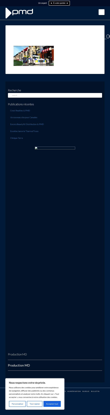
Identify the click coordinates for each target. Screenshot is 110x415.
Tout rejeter (35, 404)
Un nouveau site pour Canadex (23, 117)
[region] (34, 394)
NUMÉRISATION (74, 391)
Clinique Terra (16, 138)
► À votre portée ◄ (59, 3)
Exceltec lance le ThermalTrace (24, 131)
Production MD (17, 354)
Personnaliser (17, 404)
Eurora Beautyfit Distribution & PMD (27, 124)
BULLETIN (95, 391)
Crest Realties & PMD (20, 110)
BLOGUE (85, 391)
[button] (102, 12)
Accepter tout (52, 404)
